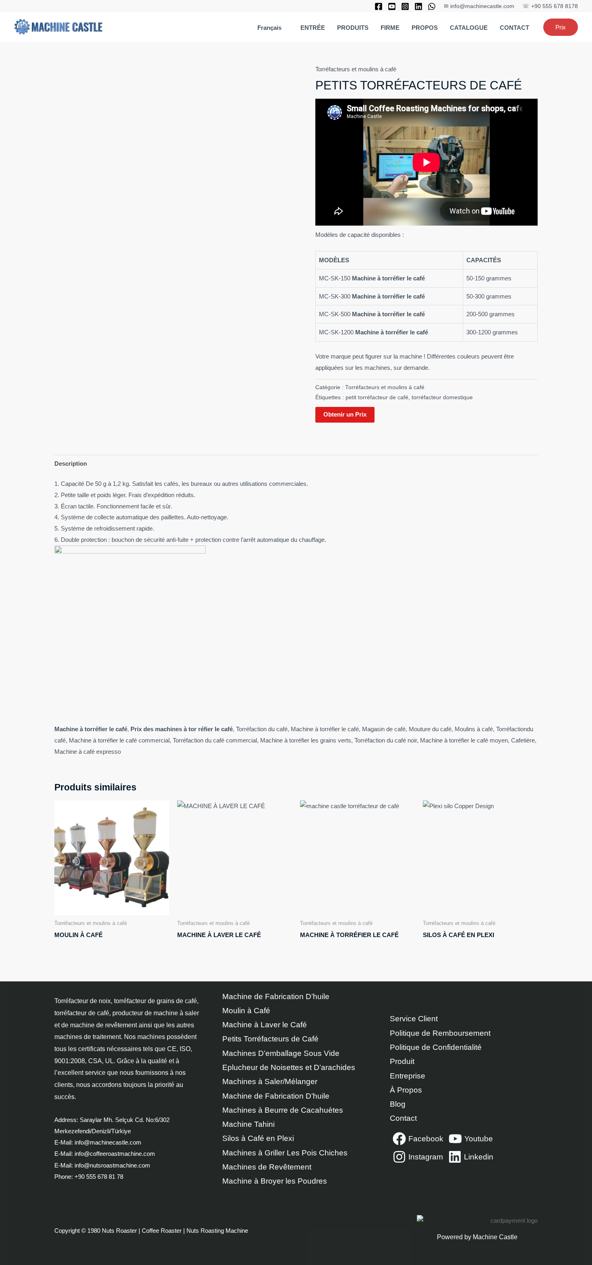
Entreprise (407, 1076)
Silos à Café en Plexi (258, 1138)
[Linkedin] (418, 6)
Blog (398, 1104)
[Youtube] (392, 6)
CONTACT (514, 27)
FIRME (390, 27)
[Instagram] (405, 6)
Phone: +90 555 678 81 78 (89, 1177)
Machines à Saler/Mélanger (269, 1081)
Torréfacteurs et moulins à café (355, 69)
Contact (403, 1118)
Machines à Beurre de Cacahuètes (282, 1110)
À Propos (406, 1090)
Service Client (414, 1018)
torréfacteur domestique (442, 397)
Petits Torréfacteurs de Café (270, 1039)
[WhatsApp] (432, 6)
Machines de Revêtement (266, 1167)
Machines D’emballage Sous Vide (280, 1053)
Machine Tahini (248, 1124)
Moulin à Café (246, 1010)
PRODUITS (352, 27)
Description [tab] (70, 463)
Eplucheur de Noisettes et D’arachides (288, 1067)
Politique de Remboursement (440, 1033)
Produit (402, 1061)
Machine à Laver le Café (264, 1024)
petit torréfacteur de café (377, 397)
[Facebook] (379, 6)
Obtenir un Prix (344, 414)
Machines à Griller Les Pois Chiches (285, 1153)
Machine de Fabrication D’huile (275, 996)
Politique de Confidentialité (436, 1047)
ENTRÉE (312, 27)
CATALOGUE (469, 27)
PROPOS (425, 27)
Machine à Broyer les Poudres (274, 1181)
